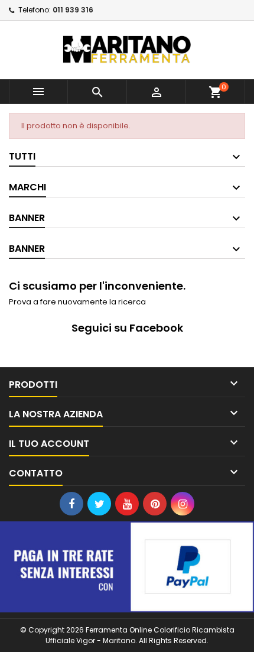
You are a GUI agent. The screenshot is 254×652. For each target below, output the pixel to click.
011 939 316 (73, 10)
